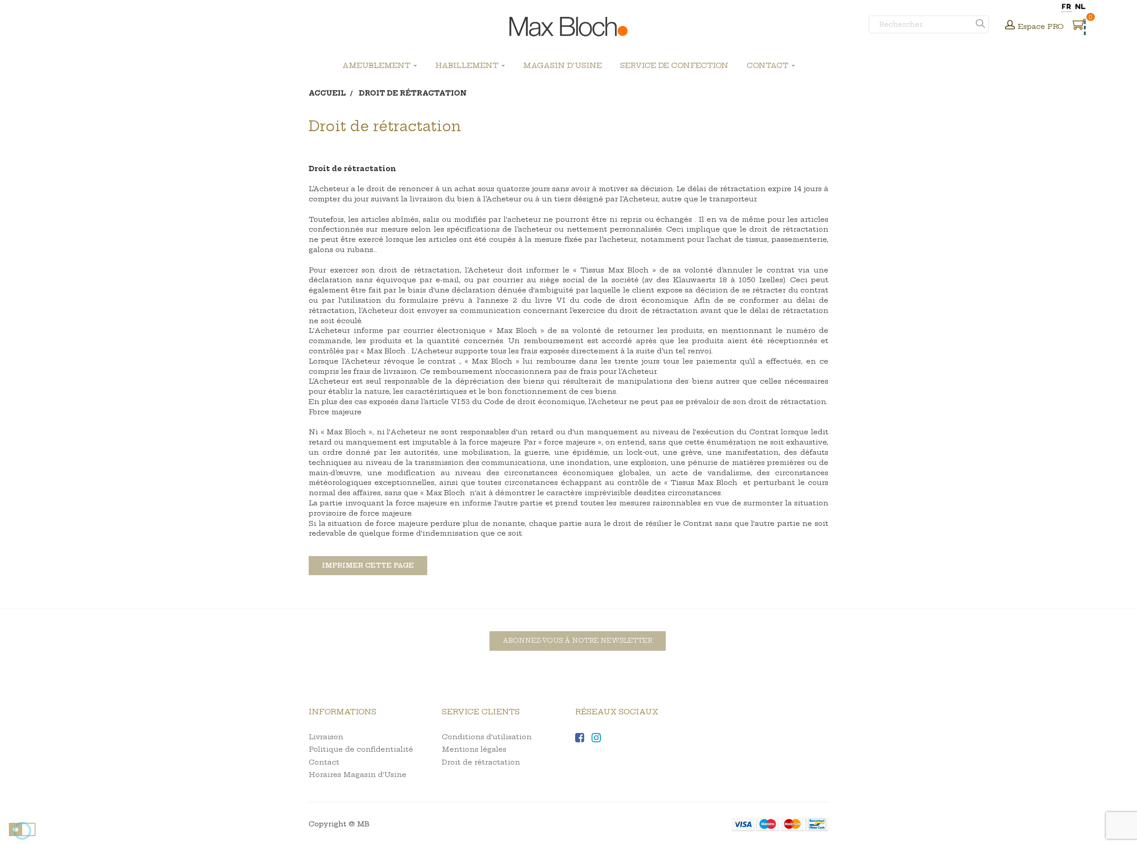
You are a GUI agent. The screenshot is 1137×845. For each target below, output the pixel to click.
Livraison (326, 737)
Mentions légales (474, 749)
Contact (324, 762)
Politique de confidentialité (361, 749)
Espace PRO (1041, 26)
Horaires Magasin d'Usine (357, 774)
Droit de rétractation (481, 762)
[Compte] (1010, 26)
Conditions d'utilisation (487, 737)
